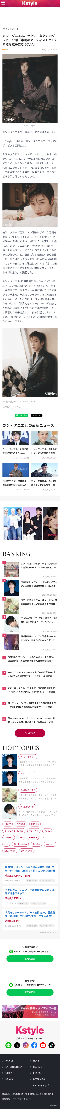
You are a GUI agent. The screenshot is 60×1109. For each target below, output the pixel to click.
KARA (21, 837)
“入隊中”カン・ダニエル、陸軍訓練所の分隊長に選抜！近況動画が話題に (15, 483)
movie (36, 1060)
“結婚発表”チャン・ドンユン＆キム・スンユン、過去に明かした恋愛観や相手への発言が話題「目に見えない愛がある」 (31, 659)
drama (9, 1079)
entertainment (14, 1066)
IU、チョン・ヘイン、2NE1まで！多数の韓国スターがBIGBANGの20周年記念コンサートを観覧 (32, 704)
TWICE (47, 830)
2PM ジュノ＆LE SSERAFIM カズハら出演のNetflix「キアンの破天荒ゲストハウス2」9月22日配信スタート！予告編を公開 (32, 674)
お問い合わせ (35, 1094)
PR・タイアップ (41, 1085)
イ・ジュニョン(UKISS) (13, 830)
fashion (37, 1066)
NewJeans (50, 844)
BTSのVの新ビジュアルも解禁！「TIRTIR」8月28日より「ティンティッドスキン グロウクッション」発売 (39, 620)
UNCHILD (35, 824)
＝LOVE (7, 824)
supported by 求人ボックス (48, 932)
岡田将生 (36, 844)
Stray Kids (8, 837)
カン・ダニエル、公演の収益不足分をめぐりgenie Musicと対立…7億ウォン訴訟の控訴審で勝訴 (15, 451)
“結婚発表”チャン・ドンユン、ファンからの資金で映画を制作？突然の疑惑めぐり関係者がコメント (39, 584)
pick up (9, 1060)
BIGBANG (33, 837)
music (8, 1073)
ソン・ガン (33, 830)
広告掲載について (19, 1094)
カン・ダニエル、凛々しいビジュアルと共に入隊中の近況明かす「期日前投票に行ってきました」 (44, 451)
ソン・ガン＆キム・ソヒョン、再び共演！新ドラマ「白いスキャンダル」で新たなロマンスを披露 (31, 689)
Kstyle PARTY (9, 850)
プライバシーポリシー (21, 1099)
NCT (44, 837)
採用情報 (6, 1099)
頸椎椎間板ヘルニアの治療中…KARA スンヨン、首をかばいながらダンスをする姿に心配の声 (39, 638)
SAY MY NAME (26, 850)
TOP (4, 29)
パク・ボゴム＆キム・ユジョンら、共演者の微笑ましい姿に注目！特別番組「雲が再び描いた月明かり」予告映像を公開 (39, 602)
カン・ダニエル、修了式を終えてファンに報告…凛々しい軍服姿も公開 (44, 483)
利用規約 (47, 1094)
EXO (6, 844)
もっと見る (30, 733)
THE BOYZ (21, 824)
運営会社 (6, 1094)
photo (37, 1073)
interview (39, 1079)
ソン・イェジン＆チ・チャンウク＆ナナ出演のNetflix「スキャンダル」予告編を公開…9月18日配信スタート (39, 565)
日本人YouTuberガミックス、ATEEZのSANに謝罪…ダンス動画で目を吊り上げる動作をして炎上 (31, 720)
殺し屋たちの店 (20, 844)
